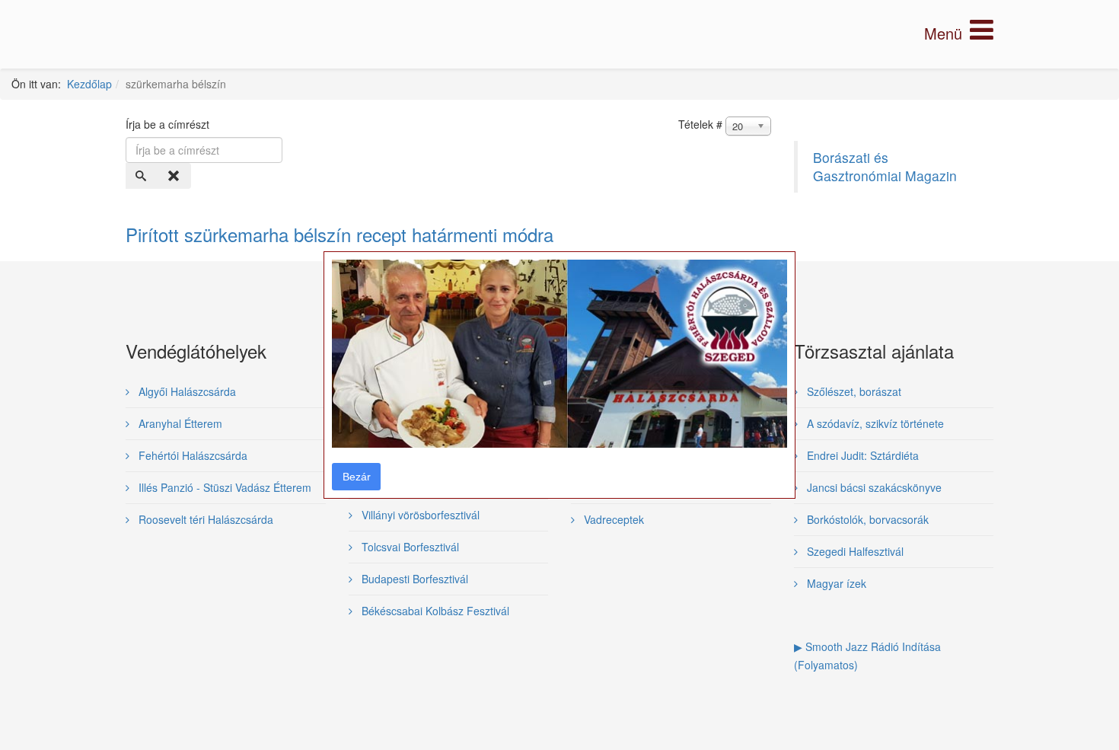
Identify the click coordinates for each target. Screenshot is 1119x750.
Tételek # (700, 124)
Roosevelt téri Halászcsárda (204, 519)
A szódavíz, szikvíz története (874, 423)
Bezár (357, 477)
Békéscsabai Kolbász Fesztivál (434, 610)
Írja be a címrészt (169, 124)
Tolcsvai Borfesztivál (409, 546)
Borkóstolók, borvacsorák (866, 519)
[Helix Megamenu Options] (958, 33)
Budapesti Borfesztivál (413, 578)
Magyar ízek (835, 583)
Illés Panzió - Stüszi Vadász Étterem (223, 487)
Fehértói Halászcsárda (191, 455)
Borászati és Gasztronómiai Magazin (885, 166)
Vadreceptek (612, 519)
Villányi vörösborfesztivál (419, 514)
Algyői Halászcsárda (185, 391)
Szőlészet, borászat (852, 391)
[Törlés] (175, 176)
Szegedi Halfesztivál (854, 551)
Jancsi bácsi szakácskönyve (873, 487)
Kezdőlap (89, 83)
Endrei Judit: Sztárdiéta (861, 455)
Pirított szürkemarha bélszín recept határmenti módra (339, 234)
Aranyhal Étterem (178, 423)
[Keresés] (142, 176)
